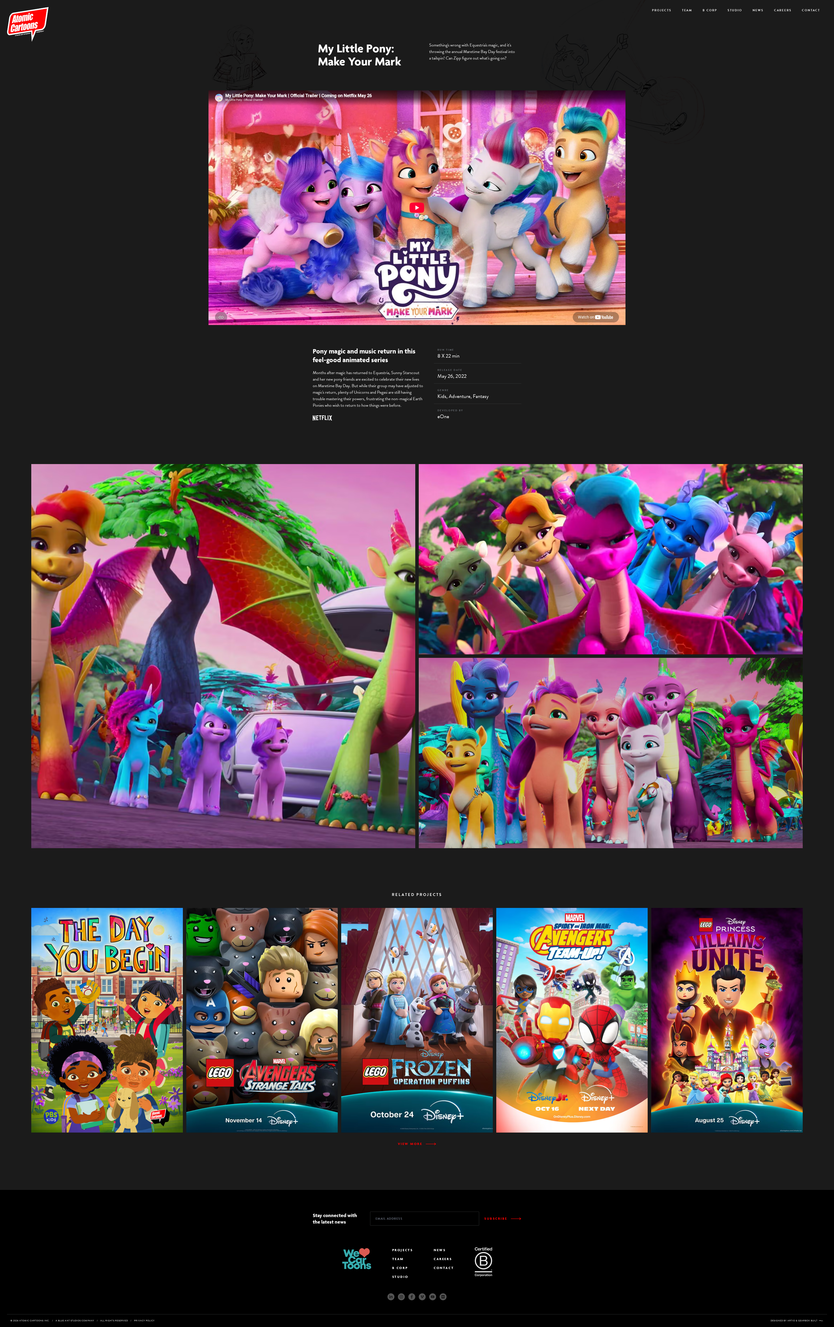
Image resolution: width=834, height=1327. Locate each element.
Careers (783, 10)
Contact (811, 10)
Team (687, 10)
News (758, 10)
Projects (661, 10)
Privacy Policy (144, 1320)
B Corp (710, 10)
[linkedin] (390, 1296)
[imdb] (443, 1296)
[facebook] (411, 1296)
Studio (735, 10)
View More (410, 1144)
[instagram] (401, 1296)
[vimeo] (422, 1296)
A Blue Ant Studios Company (75, 1320)
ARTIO (791, 1320)
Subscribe (495, 1218)
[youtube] (432, 1296)
